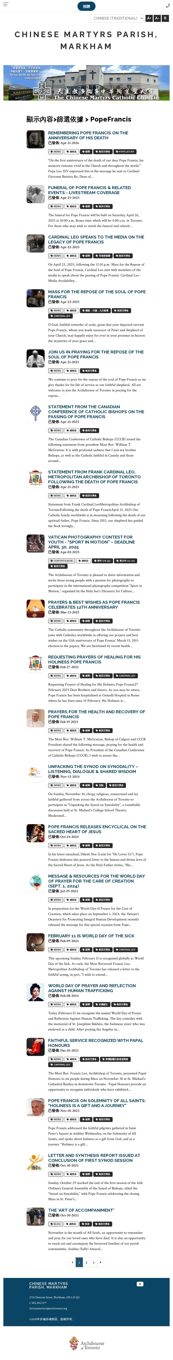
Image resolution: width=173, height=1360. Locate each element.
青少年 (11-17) (127, 561)
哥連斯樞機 (104, 256)
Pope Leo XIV (126, 151)
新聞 (87, 151)
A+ (149, 18)
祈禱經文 (103, 1004)
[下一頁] (100, 1262)
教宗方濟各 (104, 151)
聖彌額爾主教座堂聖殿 (116, 1059)
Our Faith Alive (63, 561)
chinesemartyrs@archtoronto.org (48, 1308)
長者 (86, 1224)
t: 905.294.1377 (37, 1303)
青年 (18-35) (103, 561)
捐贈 (86, 6)
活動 (100, 785)
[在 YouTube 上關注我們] (140, 1284)
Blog (56, 1224)
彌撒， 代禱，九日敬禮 (96, 310)
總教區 (73, 151)
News (57, 151)
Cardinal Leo (61, 316)
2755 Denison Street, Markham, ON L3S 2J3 (54, 1297)
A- (157, 18)
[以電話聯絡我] (168, 6)
